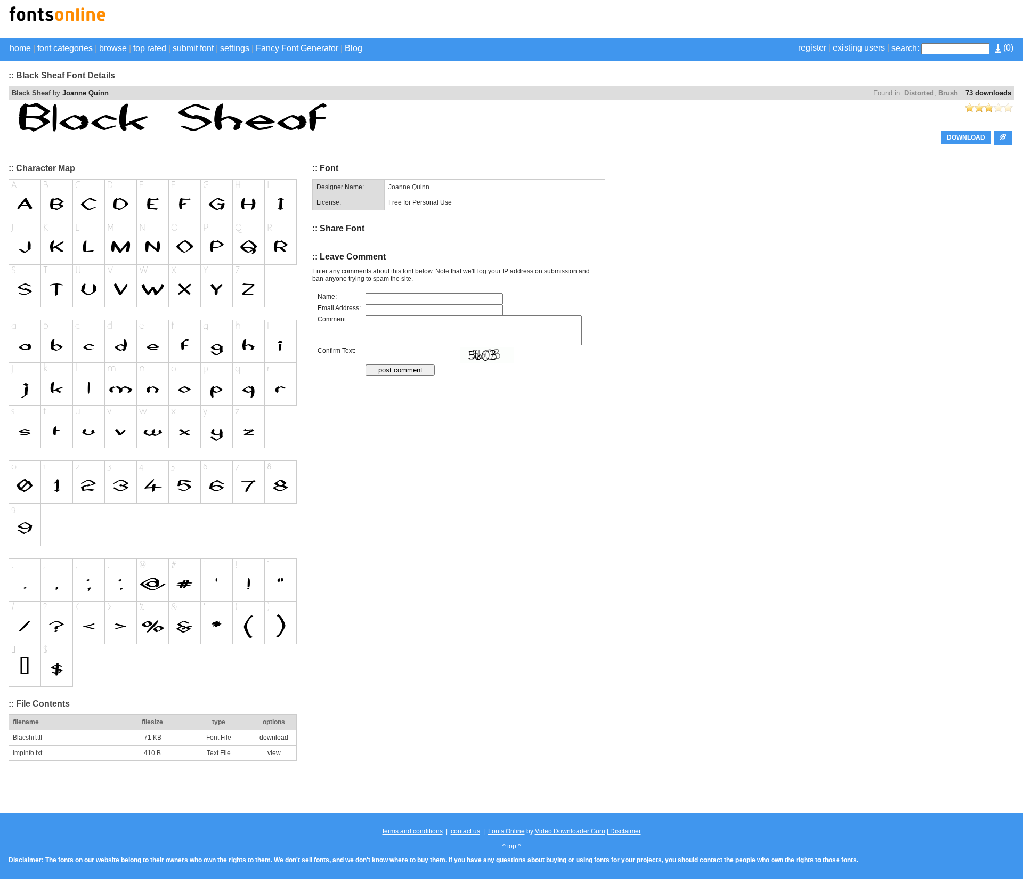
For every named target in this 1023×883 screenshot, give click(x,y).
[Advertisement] (889, 20)
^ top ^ (511, 846)
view (274, 753)
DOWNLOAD (966, 137)
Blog (353, 48)
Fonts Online (506, 831)
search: (905, 48)
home (20, 48)
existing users (859, 47)
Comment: (332, 319)
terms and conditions (413, 831)
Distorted (919, 93)
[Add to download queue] (1003, 138)
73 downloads (988, 93)
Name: (327, 297)
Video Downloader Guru (570, 831)
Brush (948, 93)
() (1007, 47)
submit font (193, 48)
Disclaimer (624, 831)
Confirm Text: (336, 350)
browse (113, 48)
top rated (149, 48)
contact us (465, 831)
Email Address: (339, 308)
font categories (65, 48)
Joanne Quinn (85, 93)
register (812, 47)
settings (234, 48)
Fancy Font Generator (297, 48)
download (273, 737)
